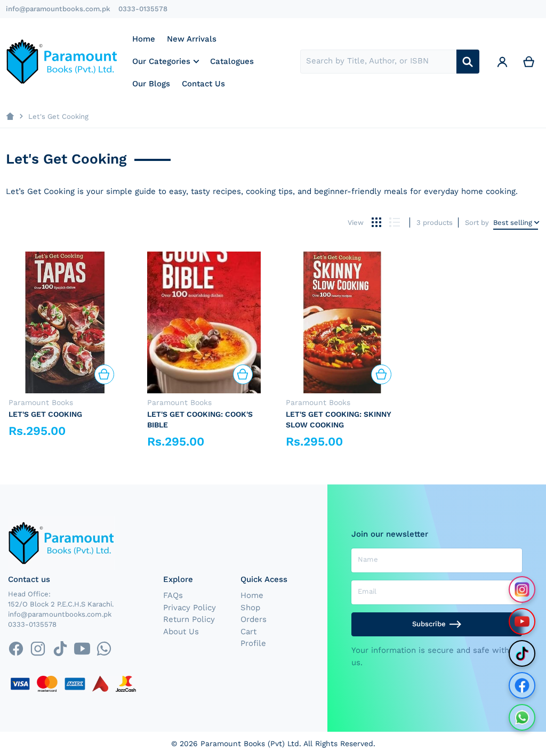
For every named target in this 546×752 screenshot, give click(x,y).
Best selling (512, 223)
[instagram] (38, 648)
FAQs (173, 595)
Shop (250, 607)
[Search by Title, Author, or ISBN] (467, 62)
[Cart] (529, 61)
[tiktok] (60, 648)
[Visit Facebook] (522, 685)
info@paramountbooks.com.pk (58, 9)
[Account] (502, 61)
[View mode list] (394, 222)
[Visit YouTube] (522, 621)
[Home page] (10, 116)
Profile (253, 643)
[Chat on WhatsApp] (522, 717)
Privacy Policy (189, 607)
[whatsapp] (104, 648)
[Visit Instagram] (522, 589)
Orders (253, 619)
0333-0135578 (142, 9)
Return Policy (189, 619)
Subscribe (429, 624)
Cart (248, 631)
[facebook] (16, 648)
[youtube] (82, 648)
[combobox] (378, 62)
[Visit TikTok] (522, 653)
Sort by (477, 223)
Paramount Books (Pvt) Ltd (249, 743)
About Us (181, 631)
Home (251, 595)
